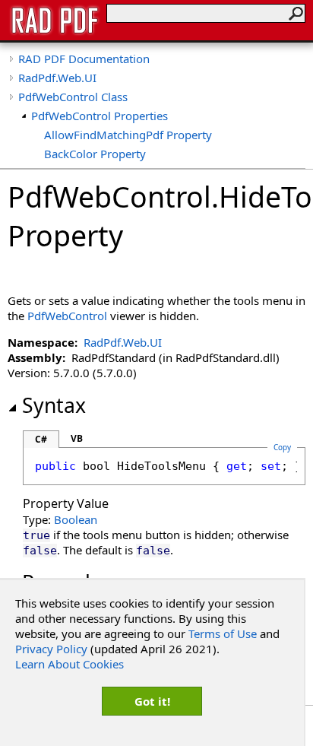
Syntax (54, 405)
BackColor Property (95, 153)
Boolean (75, 519)
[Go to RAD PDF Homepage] (55, 32)
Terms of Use (222, 633)
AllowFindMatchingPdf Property (128, 134)
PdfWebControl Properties (99, 115)
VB (77, 438)
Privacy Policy (51, 648)
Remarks (64, 582)
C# (41, 439)
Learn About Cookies (69, 663)
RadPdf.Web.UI (57, 77)
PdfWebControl (67, 315)
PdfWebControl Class (73, 96)
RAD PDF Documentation (84, 58)
